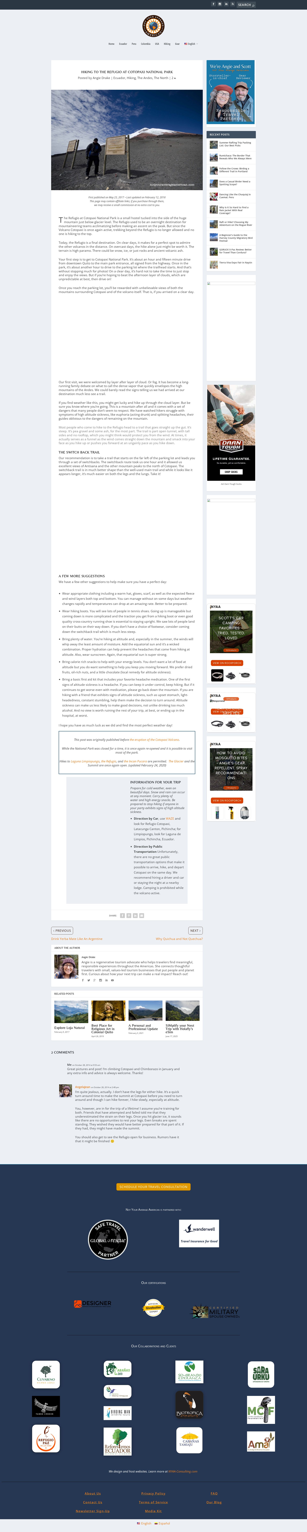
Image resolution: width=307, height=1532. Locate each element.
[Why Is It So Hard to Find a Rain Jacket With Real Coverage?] (214, 210)
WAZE (170, 818)
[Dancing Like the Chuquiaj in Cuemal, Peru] (214, 197)
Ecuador (123, 44)
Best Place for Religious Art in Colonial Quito (102, 1028)
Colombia (145, 44)
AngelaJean (82, 1087)
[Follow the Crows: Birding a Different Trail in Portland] (214, 171)
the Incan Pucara (135, 761)
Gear (177, 44)
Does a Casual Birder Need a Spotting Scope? (234, 183)
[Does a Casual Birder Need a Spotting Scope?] (214, 184)
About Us (93, 1493)
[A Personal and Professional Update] (145, 1011)
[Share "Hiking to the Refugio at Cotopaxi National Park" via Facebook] (122, 915)
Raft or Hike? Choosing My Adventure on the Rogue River (235, 223)
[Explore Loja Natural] (71, 1012)
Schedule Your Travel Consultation (153, 1187)
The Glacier (176, 761)
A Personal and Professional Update (143, 1027)
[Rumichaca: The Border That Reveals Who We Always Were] (214, 158)
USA (157, 44)
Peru (134, 44)
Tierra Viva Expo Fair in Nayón (235, 262)
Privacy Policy (153, 1493)
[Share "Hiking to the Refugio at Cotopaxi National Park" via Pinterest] (129, 915)
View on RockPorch (227, 663)
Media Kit (153, 1511)
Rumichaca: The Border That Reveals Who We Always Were (235, 157)
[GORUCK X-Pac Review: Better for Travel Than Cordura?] (214, 252)
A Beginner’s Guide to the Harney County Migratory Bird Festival (236, 238)
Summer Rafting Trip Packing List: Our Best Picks (235, 144)
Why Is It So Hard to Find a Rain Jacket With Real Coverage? (233, 210)
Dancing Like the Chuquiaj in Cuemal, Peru (235, 196)
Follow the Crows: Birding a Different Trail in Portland (234, 170)
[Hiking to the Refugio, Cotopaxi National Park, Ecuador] (127, 569)
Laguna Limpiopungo (85, 761)
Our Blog (214, 1502)
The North (161, 78)
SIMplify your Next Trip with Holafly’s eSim (180, 1028)
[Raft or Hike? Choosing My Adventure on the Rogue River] (214, 224)
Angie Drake (101, 78)
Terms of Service (153, 1502)
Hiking (167, 44)
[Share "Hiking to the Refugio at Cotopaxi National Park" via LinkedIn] (135, 915)
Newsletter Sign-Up (93, 1511)
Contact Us (92, 1502)
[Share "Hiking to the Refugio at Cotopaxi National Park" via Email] (141, 915)
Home (111, 44)
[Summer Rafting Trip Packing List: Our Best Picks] (214, 145)
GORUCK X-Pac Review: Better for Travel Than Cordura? (235, 251)
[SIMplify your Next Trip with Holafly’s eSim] (183, 1011)
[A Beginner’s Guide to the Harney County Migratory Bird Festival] (214, 237)
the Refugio (108, 761)
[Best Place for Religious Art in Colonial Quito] (108, 1011)
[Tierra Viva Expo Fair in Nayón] (214, 265)
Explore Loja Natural (69, 1028)
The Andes (144, 78)
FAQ (214, 1493)
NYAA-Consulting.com (183, 1471)
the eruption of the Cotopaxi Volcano (154, 740)
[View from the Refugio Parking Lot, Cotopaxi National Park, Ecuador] (127, 332)
